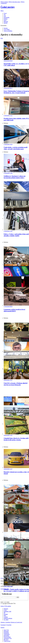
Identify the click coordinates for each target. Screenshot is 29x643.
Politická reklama (8, 618)
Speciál (5, 23)
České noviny (7, 641)
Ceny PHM (6, 29)
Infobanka (6, 631)
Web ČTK (6, 630)
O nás (5, 610)
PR (4, 612)
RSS (5, 615)
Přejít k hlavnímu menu (14, 2)
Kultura (5, 18)
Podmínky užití (7, 611)
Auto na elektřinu (8, 31)
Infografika (6, 635)
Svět (5, 16)
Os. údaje (6, 619)
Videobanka (7, 634)
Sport (5, 20)
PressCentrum (7, 637)
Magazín (6, 21)
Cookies (6, 617)
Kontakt (6, 614)
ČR (4, 14)
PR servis (6, 639)
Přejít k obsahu (4, 2)
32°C (2, 578)
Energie (6, 28)
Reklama (6, 608)
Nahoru (2, 627)
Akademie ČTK (8, 638)
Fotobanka (6, 632)
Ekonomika (6, 17)
